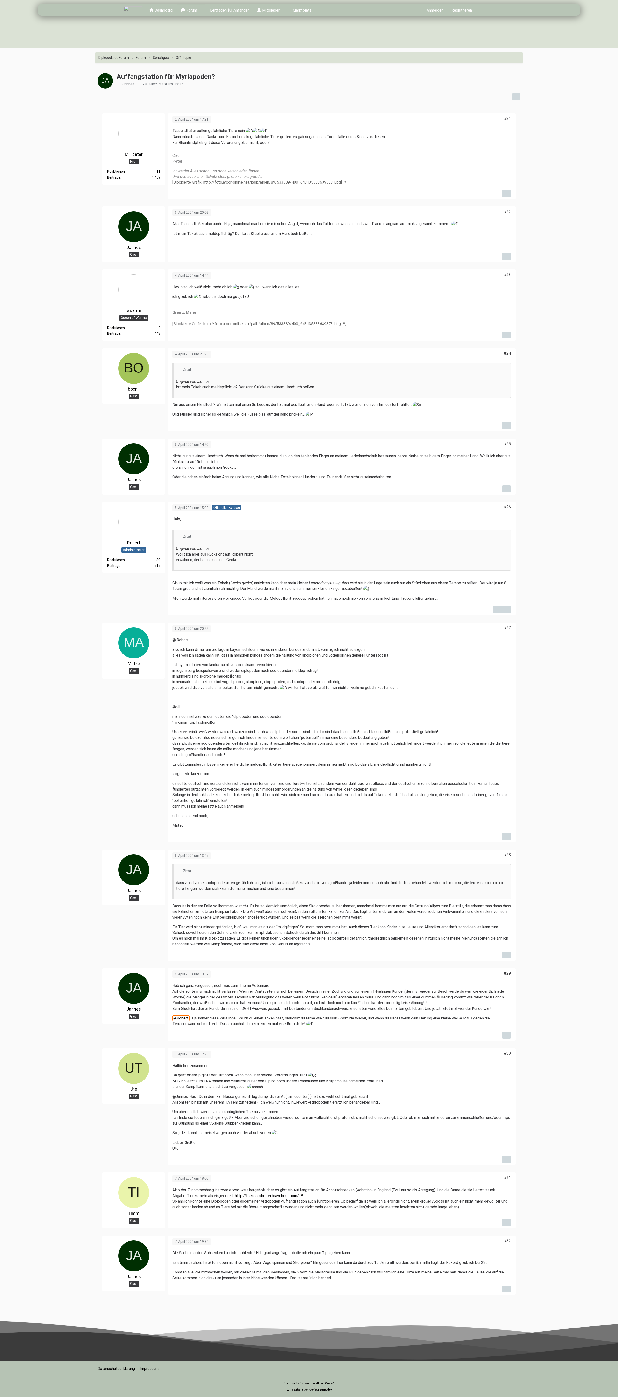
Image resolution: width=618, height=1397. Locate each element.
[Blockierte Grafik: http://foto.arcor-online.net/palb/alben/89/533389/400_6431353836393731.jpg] (257, 182)
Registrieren (461, 10)
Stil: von (309, 1389)
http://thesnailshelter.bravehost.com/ (267, 1195)
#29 (507, 973)
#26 (507, 507)
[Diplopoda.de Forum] (133, 10)
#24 (507, 353)
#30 (507, 1053)
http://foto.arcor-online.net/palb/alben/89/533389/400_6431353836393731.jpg (272, 324)
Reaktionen (116, 171)
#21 (507, 118)
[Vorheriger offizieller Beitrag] (506, 609)
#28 (507, 855)
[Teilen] (516, 96)
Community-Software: (309, 1383)
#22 (507, 211)
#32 (507, 1241)
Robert (183, 1018)
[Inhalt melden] (506, 193)
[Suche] (485, 10)
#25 (507, 443)
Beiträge (113, 177)
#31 (507, 1177)
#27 (507, 628)
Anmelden (435, 10)
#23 (507, 274)
